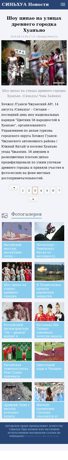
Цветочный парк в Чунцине (49, 366)
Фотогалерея (26, 214)
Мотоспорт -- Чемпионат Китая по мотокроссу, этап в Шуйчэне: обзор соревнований (49, 256)
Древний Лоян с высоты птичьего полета (17, 410)
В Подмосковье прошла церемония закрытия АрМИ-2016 (48, 292)
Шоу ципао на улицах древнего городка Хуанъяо (15, 292)
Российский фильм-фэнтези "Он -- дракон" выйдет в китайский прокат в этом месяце (16, 336)
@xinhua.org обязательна (41, 436)
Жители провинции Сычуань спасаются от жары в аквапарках (47, 414)
